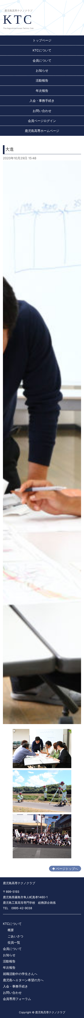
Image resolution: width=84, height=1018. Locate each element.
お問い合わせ (42, 111)
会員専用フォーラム (17, 999)
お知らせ (42, 70)
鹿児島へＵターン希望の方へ (23, 980)
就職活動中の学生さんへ (20, 974)
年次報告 (42, 91)
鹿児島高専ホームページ (42, 131)
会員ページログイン (42, 121)
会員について (42, 60)
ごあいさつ (15, 936)
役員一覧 (14, 942)
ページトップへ (66, 869)
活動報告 (42, 80)
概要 (11, 930)
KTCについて (42, 50)
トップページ (42, 40)
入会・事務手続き (42, 101)
